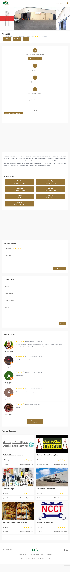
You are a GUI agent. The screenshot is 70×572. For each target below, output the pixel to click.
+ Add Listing (59, 3)
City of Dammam (43, 464)
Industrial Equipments (27, 464)
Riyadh (6, 464)
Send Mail (17, 39)
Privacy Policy (22, 555)
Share (26, 39)
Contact (49, 555)
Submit (59, 268)
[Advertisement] (35, 224)
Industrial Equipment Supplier (13, 113)
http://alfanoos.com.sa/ (35, 93)
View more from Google (35, 421)
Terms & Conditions (37, 555)
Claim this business (36, 100)
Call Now (7, 39)
